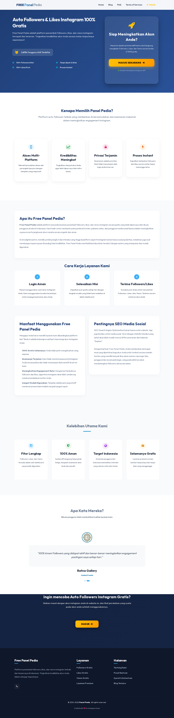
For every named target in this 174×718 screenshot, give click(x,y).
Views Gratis (83, 678)
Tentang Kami (120, 667)
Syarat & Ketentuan (123, 678)
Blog (110, 5)
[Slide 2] (89, 580)
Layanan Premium (85, 683)
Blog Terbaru (120, 683)
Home (101, 5)
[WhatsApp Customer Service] (16, 686)
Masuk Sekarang (130, 62)
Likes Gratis (82, 673)
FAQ (119, 5)
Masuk (152, 5)
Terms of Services (134, 5)
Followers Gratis (84, 667)
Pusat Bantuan (121, 673)
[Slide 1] (85, 580)
